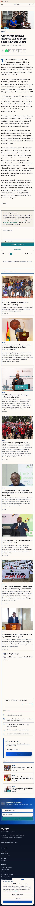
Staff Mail (3, 860)
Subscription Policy (6, 877)
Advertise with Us (6, 856)
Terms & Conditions (6, 867)
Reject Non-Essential (17, 894)
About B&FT (4, 851)
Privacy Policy (5, 869)
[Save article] (24, 50)
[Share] (20, 50)
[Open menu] (2, 4)
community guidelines (23, 220)
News (3, 32)
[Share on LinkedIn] (17, 50)
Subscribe (17, 249)
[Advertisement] (17, 678)
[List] (11, 241)
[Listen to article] (2, 50)
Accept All (17, 902)
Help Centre (4, 853)
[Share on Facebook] (13, 50)
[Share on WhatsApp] (6, 50)
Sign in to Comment (17, 244)
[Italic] (5, 241)
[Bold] (2, 241)
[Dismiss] (32, 740)
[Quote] (8, 241)
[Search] (32, 4)
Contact (3, 858)
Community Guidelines (7, 874)
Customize (17, 898)
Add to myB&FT (11, 32)
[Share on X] (9, 50)
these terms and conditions (10, 222)
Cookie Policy (5, 872)
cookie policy (15, 891)
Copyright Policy (5, 879)
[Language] (29, 4)
